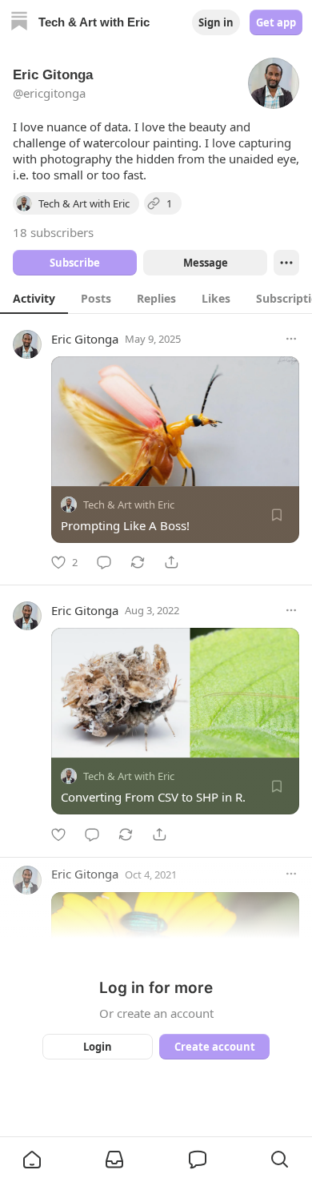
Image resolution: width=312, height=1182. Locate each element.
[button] (32, 1159)
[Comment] (104, 562)
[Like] (58, 834)
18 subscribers (53, 232)
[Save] (277, 515)
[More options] (291, 339)
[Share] (171, 562)
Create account (214, 1046)
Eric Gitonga (84, 339)
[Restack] (137, 562)
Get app (276, 22)
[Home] (19, 22)
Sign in (216, 22)
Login (97, 1046)
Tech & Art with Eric (128, 504)
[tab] (34, 298)
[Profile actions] (286, 262)
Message (205, 262)
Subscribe (75, 262)
